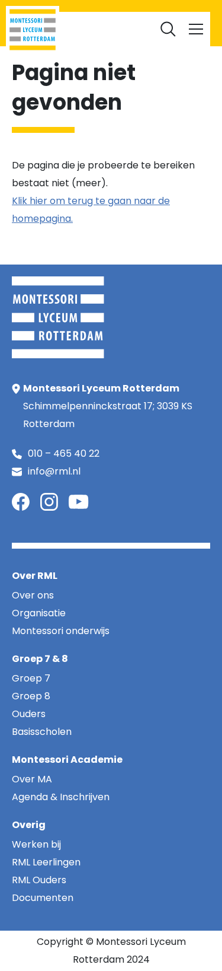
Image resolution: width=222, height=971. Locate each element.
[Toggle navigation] (196, 29)
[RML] (32, 29)
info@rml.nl (54, 471)
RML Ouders (120, 6)
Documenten (111, 24)
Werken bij (174, 6)
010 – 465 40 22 (63, 453)
